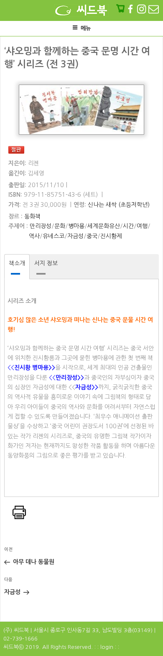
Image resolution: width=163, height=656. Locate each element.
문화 (59, 226)
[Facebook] (131, 9)
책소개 (17, 263)
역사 (34, 236)
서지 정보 (46, 263)
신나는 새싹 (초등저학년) (119, 205)
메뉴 (86, 28)
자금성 (75, 236)
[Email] (153, 9)
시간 (128, 226)
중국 (92, 236)
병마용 (76, 226)
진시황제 (111, 236)
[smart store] (121, 9)
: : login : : (106, 647)
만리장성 (40, 226)
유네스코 (53, 236)
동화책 (32, 216)
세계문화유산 (103, 226)
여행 (142, 226)
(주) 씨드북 (16, 630)
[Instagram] (142, 9)
